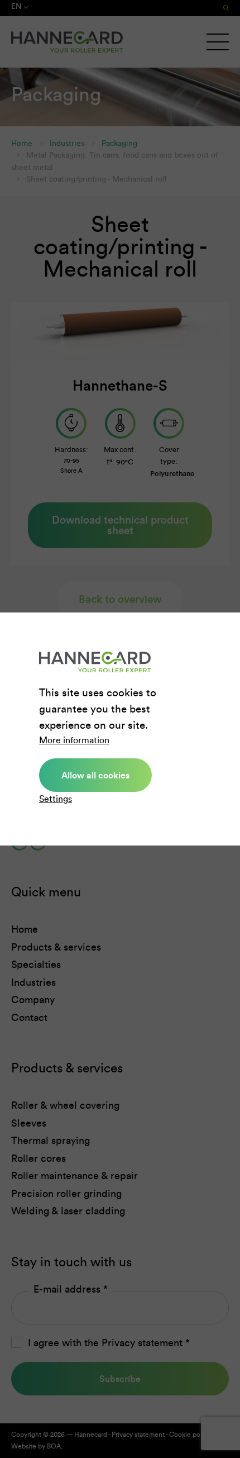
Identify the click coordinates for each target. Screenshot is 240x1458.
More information (74, 740)
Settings (55, 799)
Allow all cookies (95, 775)
